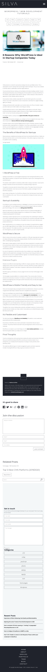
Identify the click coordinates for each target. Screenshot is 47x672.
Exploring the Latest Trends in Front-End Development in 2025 (19, 621)
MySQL (32, 19)
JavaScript (19, 19)
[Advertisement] (23, 73)
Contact (23, 664)
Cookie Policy (30, 667)
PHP (39, 19)
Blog (23, 661)
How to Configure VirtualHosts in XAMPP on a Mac (16, 631)
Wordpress (35, 24)
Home (23, 649)
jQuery (26, 19)
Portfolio (23, 656)
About (23, 652)
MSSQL (23, 570)
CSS (7, 19)
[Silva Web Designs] (9, 5)
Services (23, 654)
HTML (12, 19)
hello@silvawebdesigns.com (17, 392)
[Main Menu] (43, 4)
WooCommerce (26, 24)
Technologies (16, 24)
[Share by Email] (26, 407)
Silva (9, 24)
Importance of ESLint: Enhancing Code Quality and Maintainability (20, 618)
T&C (37, 667)
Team (23, 659)
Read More (7, 475)
